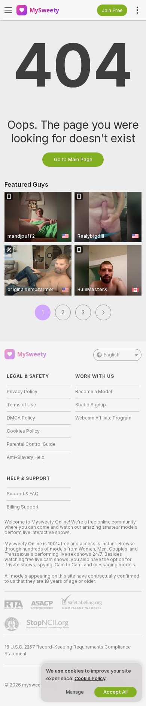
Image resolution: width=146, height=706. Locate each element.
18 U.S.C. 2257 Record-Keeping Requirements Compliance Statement (67, 650)
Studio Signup (90, 404)
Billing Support (23, 507)
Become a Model (93, 391)
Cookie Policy (89, 678)
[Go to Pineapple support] (12, 624)
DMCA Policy (21, 418)
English (111, 355)
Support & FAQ (23, 493)
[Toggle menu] (8, 10)
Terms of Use (21, 404)
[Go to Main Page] (44, 10)
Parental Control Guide (31, 444)
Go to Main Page (73, 159)
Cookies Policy (23, 431)
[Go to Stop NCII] (48, 624)
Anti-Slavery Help (26, 457)
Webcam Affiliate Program (103, 418)
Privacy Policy (22, 391)
